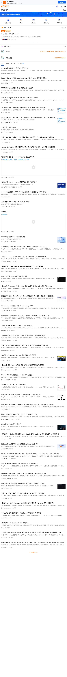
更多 (65, 46)
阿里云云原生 (4, 83)
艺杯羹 (3, 389)
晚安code (3, 399)
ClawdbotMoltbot (5, 350)
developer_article (5, 73)
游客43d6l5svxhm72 (6, 508)
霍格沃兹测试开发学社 (6, 271)
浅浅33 (3, 429)
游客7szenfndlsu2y (5, 206)
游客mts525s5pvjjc (5, 458)
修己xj (2, 112)
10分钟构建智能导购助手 (60, 58)
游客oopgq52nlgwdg (6, 478)
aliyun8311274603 (5, 310)
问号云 (3, 527)
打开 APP (62, 2)
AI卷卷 (2, 197)
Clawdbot (3, 439)
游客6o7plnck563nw (6, 261)
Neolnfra (3, 281)
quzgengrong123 (5, 330)
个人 (64, 10)
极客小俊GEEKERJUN (6, 122)
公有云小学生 (4, 537)
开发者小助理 (4, 177)
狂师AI (2, 360)
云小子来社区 (4, 301)
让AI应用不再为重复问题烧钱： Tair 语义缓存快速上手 (53, 51)
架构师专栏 (4, 488)
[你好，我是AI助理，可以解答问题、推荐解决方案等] (57, 6)
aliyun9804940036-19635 (7, 419)
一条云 (3, 142)
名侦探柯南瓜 (4, 152)
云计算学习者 (4, 320)
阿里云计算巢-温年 (5, 380)
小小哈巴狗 (4, 498)
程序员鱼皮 (4, 251)
